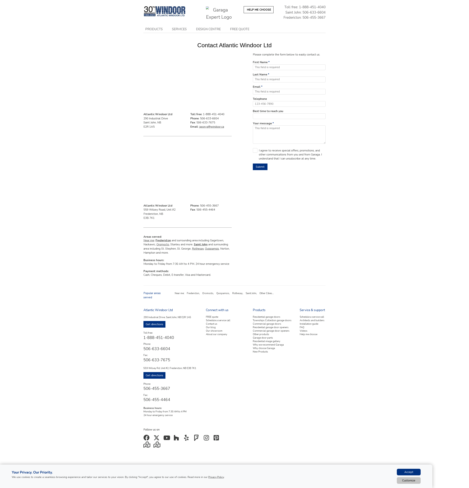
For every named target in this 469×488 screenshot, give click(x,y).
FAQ (302, 327)
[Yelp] (187, 439)
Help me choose (308, 334)
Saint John (251, 293)
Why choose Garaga (264, 348)
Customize (408, 480)
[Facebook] (147, 439)
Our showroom (214, 331)
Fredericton (193, 293)
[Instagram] (207, 439)
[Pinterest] (217, 439)
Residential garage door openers (271, 327)
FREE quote (212, 317)
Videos (303, 331)
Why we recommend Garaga (268, 344)
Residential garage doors (266, 317)
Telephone (260, 99)
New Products (260, 351)
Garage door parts (263, 337)
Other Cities (265, 293)
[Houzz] (177, 439)
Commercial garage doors (267, 324)
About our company (216, 334)
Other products (261, 334)
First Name (260, 62)
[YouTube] (167, 439)
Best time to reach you (268, 111)
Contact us (211, 324)
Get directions (154, 324)
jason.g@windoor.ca (211, 127)
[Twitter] (157, 439)
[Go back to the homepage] (168, 11)
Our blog (211, 327)
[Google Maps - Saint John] (147, 446)
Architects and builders (312, 320)
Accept (408, 472)
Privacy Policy (216, 477)
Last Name (260, 74)
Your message (262, 123)
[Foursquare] (197, 439)
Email (257, 87)
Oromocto (162, 244)
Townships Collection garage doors (272, 320)
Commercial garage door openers (271, 331)
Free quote (239, 29)
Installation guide (309, 324)
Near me (148, 240)
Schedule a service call (218, 320)
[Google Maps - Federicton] (157, 446)
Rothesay (198, 249)
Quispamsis (212, 249)
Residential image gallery (266, 341)
